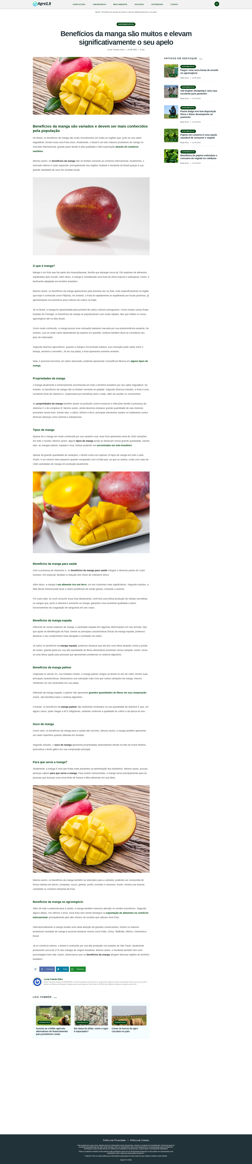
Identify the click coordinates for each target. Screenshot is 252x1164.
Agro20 (97, 12)
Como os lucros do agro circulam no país (125, 1030)
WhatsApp (80, 969)
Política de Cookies (139, 1140)
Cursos (174, 4)
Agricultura (79, 4)
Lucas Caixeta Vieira (115, 50)
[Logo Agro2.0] (42, 4)
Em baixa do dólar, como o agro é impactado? (91, 1030)
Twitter (65, 969)
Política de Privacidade (114, 1140)
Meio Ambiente (120, 4)
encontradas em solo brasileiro (114, 445)
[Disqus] (126, 1080)
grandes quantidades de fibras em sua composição (117, 692)
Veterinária (157, 4)
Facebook (49, 969)
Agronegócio (99, 4)
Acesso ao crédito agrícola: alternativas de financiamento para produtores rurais (52, 1031)
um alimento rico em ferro (71, 584)
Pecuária (139, 4)
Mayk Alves (184, 78)
